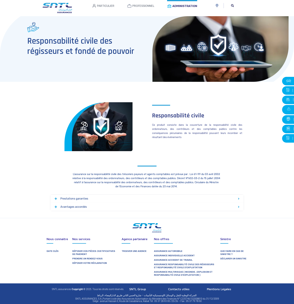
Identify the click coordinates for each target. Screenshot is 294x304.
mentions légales (219, 289)
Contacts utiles (179, 289)
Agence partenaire (135, 239)
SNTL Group (137, 289)
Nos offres (161, 239)
